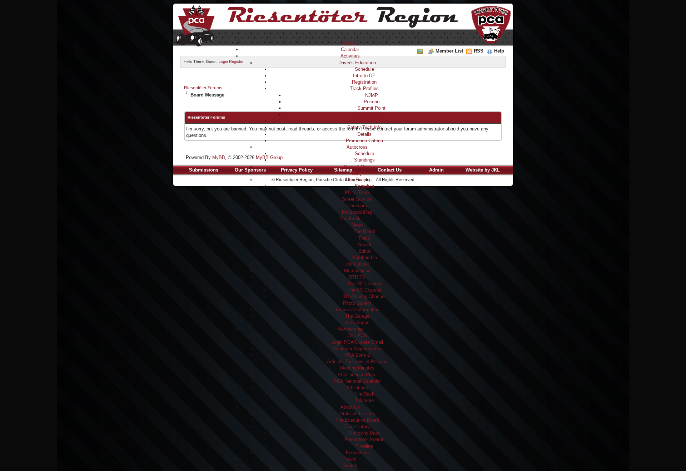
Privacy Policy (297, 170)
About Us (350, 407)
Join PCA (357, 335)
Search (350, 465)
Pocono (371, 101)
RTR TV (357, 277)
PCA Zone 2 (357, 355)
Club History (357, 426)
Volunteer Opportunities (357, 348)
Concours (357, 205)
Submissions (203, 170)
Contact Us (390, 170)
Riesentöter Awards (364, 439)
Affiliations (357, 387)
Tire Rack (364, 394)
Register (236, 61)
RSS (478, 51)
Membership (364, 257)
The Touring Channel (364, 296)
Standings (364, 160)
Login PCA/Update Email (357, 342)
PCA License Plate (357, 374)
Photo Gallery (357, 303)
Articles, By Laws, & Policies (357, 361)
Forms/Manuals (364, 121)
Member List (449, 51)
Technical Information (357, 309)
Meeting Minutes (357, 368)
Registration (364, 82)
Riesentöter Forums (203, 87)
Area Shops (357, 322)
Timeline (364, 446)
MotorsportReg (357, 212)
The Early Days (364, 433)
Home (350, 43)
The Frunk (350, 218)
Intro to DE (364, 75)
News (357, 225)
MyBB (218, 157)
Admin (436, 170)
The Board (364, 231)
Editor (364, 251)
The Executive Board (357, 420)
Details (364, 134)
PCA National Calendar (357, 381)
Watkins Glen (372, 114)
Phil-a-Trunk (357, 192)
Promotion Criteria (364, 140)
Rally (357, 173)
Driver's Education (357, 62)
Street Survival (357, 199)
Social (364, 244)
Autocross (357, 147)
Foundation (357, 452)
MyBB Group (269, 157)
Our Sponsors (250, 170)
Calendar (350, 49)
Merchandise (357, 270)
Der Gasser (357, 264)
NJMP (371, 95)
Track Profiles (364, 88)
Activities (350, 56)
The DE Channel (364, 283)
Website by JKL (483, 170)
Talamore (364, 400)
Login (223, 61)
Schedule (364, 69)
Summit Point (371, 108)
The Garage (357, 316)
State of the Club (357, 413)
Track (364, 238)
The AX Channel (364, 290)
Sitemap (343, 170)
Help (499, 51)
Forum (350, 459)
